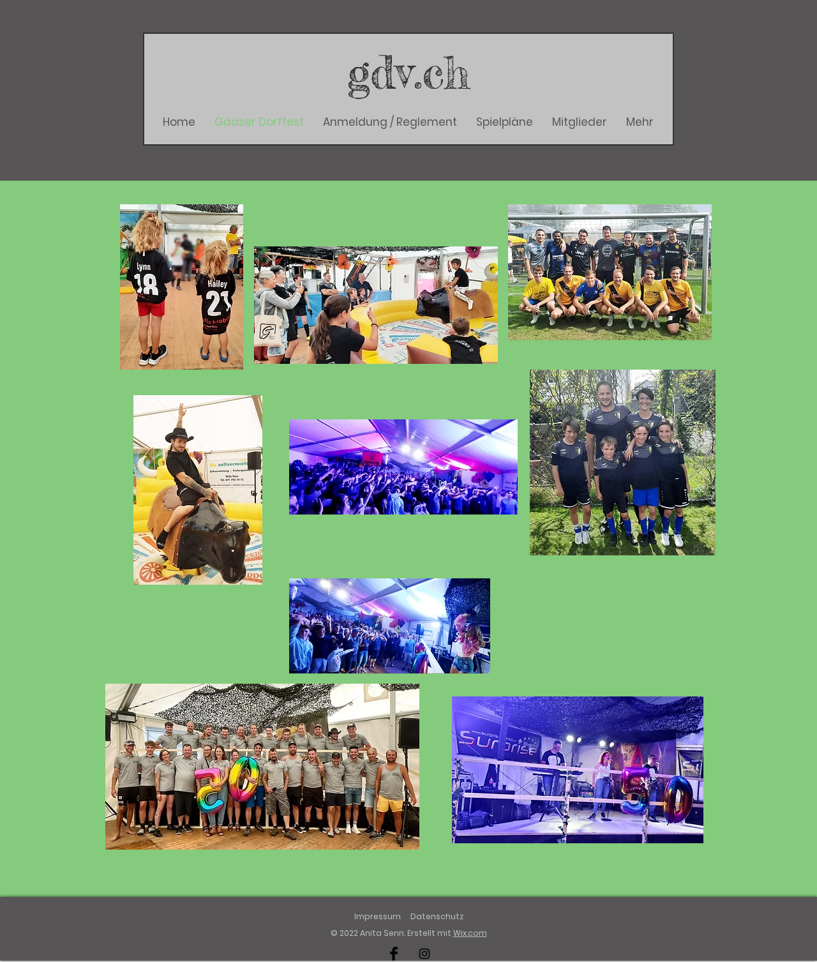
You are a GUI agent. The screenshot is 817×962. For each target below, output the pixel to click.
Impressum (377, 916)
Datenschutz (436, 916)
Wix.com (470, 933)
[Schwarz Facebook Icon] (394, 954)
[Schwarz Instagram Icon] (424, 954)
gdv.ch (409, 72)
